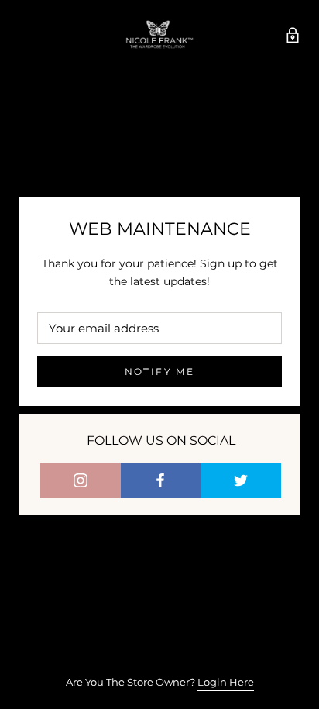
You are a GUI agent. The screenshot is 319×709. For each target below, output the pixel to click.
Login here (225, 682)
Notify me (160, 371)
